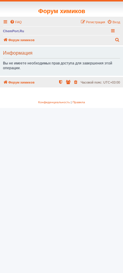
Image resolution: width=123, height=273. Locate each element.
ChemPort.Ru (13, 31)
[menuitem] (16, 22)
